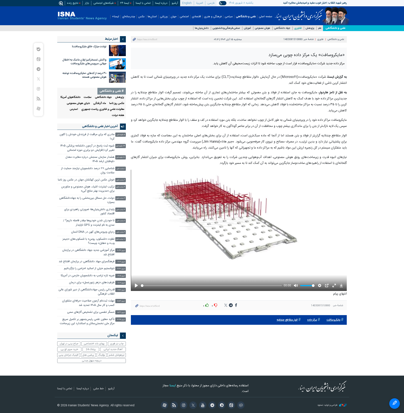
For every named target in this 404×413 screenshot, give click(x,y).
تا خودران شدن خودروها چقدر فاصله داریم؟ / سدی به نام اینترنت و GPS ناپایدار (88, 222)
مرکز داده (312, 320)
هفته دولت (118, 115)
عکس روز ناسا (116, 103)
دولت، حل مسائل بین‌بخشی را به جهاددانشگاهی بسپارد (86, 200)
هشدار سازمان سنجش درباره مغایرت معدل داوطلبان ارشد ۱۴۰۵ (89, 159)
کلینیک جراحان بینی (68, 355)
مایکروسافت (333, 320)
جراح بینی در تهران (69, 344)
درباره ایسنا (161, 3)
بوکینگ (101, 355)
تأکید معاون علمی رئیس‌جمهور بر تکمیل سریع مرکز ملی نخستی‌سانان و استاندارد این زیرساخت (87, 321)
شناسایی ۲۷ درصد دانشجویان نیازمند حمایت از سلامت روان (87, 170)
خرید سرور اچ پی (69, 349)
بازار (87, 3)
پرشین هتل (88, 355)
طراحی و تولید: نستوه (328, 405)
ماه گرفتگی (99, 103)
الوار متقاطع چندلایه (287, 320)
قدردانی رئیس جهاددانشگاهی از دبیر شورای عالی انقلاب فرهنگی (86, 292)
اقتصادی (196, 16)
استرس (74, 109)
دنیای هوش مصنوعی (78, 103)
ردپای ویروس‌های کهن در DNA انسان (92, 232)
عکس (141, 16)
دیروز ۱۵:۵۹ (121, 301)
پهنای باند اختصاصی (94, 344)
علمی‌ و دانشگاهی (335, 28)
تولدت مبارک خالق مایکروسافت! (89, 47)
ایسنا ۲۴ (124, 3)
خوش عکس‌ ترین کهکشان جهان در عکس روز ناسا (86, 180)
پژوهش (310, 28)
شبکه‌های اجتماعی (103, 3)
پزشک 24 (91, 349)
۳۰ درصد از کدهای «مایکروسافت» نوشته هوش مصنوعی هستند (84, 75)
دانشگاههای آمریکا (70, 97)
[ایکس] (192, 405)
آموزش (247, 28)
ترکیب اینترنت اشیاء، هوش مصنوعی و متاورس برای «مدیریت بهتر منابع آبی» (87, 189)
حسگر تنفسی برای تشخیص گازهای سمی (90, 312)
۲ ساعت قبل (120, 180)
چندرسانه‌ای (128, 16)
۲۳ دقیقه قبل (120, 146)
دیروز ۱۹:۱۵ (121, 276)
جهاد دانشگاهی (282, 28)
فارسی (210, 3)
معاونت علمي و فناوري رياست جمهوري (102, 109)
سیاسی (229, 16)
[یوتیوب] (202, 405)
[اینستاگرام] (183, 405)
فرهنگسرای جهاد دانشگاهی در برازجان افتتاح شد (86, 261)
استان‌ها (152, 16)
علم (320, 28)
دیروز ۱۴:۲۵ (121, 319)
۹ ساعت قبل (120, 232)
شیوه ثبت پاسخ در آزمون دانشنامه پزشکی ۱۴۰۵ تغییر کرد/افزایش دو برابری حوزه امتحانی (87, 148)
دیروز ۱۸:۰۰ (121, 282)
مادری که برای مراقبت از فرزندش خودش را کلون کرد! (87, 136)
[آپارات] (163, 405)
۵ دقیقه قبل (121, 134)
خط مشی (98, 389)
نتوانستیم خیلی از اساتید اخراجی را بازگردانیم (89, 268)
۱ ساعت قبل (121, 168)
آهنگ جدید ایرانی (113, 349)
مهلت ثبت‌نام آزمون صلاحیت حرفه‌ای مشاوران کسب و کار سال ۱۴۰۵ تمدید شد (88, 303)
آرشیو (175, 3)
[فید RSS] (173, 405)
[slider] (211, 286)
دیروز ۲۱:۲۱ (121, 261)
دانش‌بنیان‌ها (202, 28)
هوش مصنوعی (262, 28)
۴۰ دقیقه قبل (120, 157)
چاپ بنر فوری (117, 344)
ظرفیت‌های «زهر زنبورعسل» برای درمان (91, 282)
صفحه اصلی (265, 16)
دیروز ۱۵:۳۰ (121, 312)
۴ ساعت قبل (120, 209)
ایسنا (299, 13)
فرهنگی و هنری (213, 16)
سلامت (88, 97)
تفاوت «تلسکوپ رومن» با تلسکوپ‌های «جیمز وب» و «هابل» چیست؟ (88, 241)
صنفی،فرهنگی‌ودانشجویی (226, 28)
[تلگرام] (211, 405)
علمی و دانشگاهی (246, 16)
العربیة (199, 3)
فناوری (298, 28)
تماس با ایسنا (143, 3)
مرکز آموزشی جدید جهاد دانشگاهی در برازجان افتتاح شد (88, 252)
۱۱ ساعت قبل (120, 239)
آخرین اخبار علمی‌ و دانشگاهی (100, 126)
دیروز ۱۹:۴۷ (121, 268)
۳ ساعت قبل (120, 187)
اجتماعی (184, 16)
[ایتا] (230, 405)
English (187, 3)
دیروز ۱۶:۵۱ (121, 290)
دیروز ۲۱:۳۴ (121, 250)
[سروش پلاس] (221, 405)
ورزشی (163, 16)
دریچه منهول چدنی (91, 361)
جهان (174, 16)
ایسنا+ (115, 16)
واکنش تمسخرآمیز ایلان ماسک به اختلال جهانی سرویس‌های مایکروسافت (84, 62)
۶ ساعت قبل (120, 221)
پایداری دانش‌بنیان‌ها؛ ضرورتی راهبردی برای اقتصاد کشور (89, 211)
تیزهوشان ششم (116, 355)
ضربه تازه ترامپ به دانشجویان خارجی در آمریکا (87, 276)
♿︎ (394, 403)
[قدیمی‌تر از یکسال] (117, 50)
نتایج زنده (72, 3)
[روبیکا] (240, 405)
